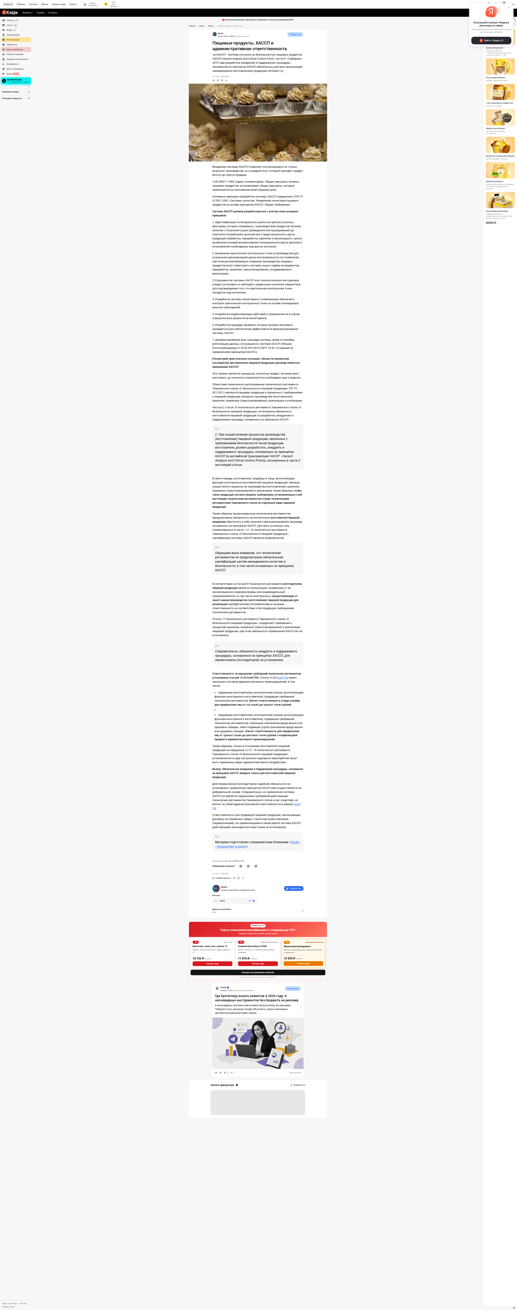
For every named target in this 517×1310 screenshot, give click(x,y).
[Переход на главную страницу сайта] (10, 12)
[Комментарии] (213, 80)
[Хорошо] (240, 866)
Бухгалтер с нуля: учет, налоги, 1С (210, 946)
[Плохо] (256, 866)
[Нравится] (218, 80)
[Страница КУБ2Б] (217, 988)
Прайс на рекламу (9, 1303)
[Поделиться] (226, 80)
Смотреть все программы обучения (258, 972)
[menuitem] (16, 20)
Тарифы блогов (8, 1307)
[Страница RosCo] (214, 34)
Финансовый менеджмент (297, 946)
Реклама (23, 1303)
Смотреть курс (212, 964)
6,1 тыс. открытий (220, 873)
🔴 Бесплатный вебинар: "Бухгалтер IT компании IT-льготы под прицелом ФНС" (258, 20)
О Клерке (52, 12)
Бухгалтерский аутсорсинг (243, 990)
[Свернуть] (514, 1308)
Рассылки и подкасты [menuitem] (12, 98)
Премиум (26, 12)
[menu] (17, 51)
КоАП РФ (282, 677)
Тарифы (40, 12)
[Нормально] (248, 866)
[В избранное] (222, 80)
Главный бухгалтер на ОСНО (252, 946)
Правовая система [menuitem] (10, 92)
